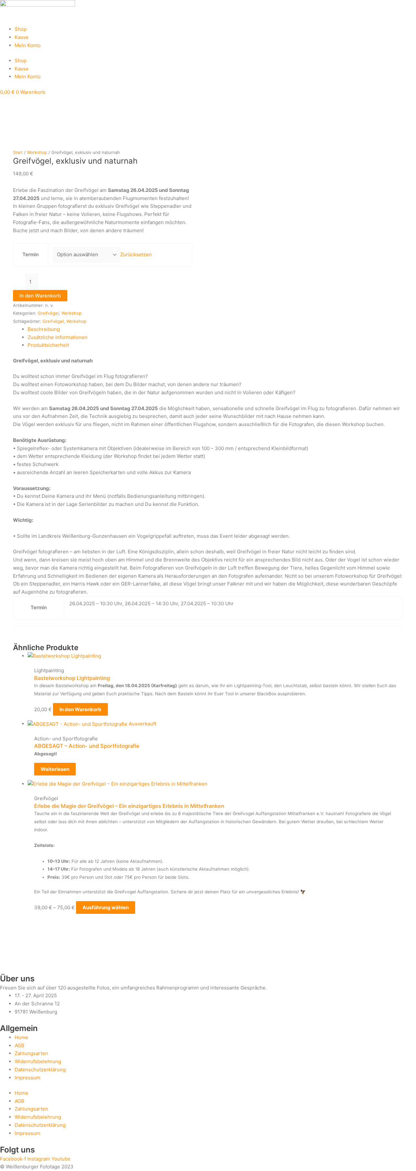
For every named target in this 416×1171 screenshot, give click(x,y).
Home (21, 1037)
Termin (30, 254)
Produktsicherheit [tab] (48, 345)
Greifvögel (48, 313)
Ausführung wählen (106, 907)
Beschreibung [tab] (44, 329)
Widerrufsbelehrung (38, 1061)
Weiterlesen (55, 769)
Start (18, 152)
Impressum (27, 1078)
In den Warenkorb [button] (80, 709)
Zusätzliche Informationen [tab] (57, 337)
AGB (19, 1045)
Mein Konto (28, 45)
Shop (21, 29)
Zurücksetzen (136, 254)
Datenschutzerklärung (40, 1069)
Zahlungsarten (31, 1053)
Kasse (22, 37)
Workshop (37, 152)
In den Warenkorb (40, 296)
